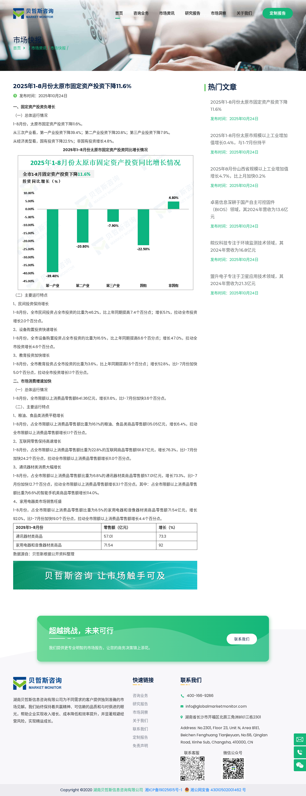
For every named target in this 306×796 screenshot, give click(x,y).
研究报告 (192, 13)
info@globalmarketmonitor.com (216, 706)
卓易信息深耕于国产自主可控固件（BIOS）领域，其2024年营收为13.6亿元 (249, 209)
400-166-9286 (200, 695)
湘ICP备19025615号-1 (163, 790)
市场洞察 (218, 13)
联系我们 (242, 639)
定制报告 (278, 13)
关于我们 (244, 13)
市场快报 (58, 48)
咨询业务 (141, 13)
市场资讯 (167, 13)
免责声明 (140, 745)
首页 (119, 13)
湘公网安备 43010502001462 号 (217, 790)
